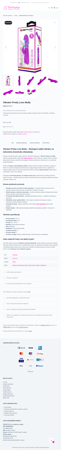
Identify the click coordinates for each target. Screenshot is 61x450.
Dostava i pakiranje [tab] (35, 142)
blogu (30, 331)
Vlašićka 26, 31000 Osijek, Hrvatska (17, 432)
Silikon (14, 261)
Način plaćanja (7, 388)
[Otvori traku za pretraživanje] (49, 7)
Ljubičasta (14, 254)
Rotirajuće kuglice (23, 265)
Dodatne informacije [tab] (21, 142)
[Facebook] (28, 2)
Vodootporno (43, 265)
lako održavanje (41, 204)
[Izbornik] (57, 8)
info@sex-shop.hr (14, 2)
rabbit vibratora (28, 158)
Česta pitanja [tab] (45, 142)
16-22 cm (14, 258)
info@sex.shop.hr (22, 134)
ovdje (28, 291)
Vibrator (38, 265)
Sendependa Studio (44, 447)
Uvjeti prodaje (6, 390)
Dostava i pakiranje (8, 384)
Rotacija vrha (15, 265)
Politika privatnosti (8, 394)
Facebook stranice (28, 132)
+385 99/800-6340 (22, 2)
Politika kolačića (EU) (8, 396)
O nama (5, 382)
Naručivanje (6, 386)
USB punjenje (32, 265)
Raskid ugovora (7, 392)
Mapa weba (6, 397)
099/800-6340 (6, 134)
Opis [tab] (13, 142)
